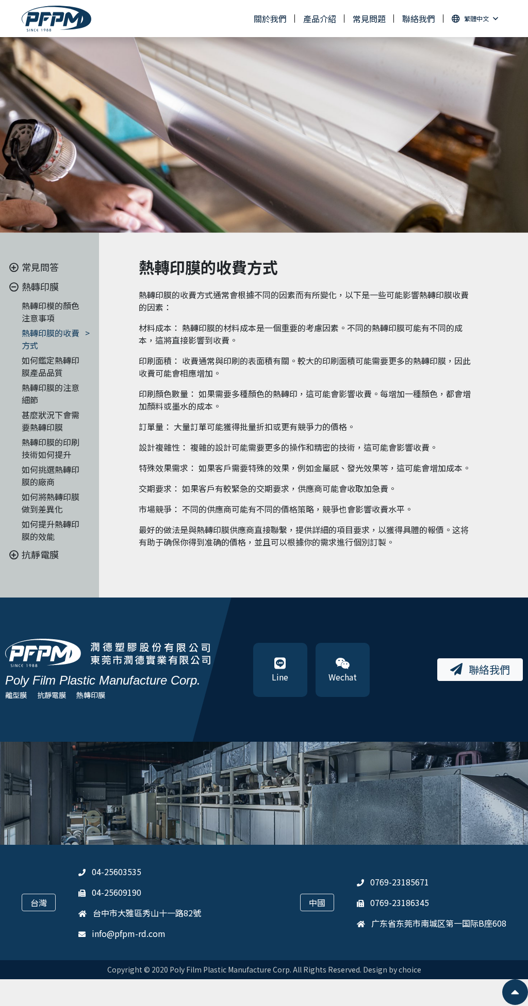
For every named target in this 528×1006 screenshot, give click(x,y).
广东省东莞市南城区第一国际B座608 (438, 923)
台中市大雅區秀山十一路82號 (147, 913)
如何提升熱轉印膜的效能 (50, 530)
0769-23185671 (399, 882)
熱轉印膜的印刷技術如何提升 (50, 448)
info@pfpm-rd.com (129, 933)
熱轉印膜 (90, 695)
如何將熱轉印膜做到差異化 (50, 502)
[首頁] (56, 19)
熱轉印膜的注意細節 (50, 393)
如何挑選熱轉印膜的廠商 (50, 475)
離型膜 (16, 695)
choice (410, 969)
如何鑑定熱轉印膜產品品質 (50, 366)
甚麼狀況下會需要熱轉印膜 (50, 420)
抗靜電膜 (51, 695)
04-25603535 (116, 871)
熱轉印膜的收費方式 (50, 339)
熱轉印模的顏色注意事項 (50, 311)
